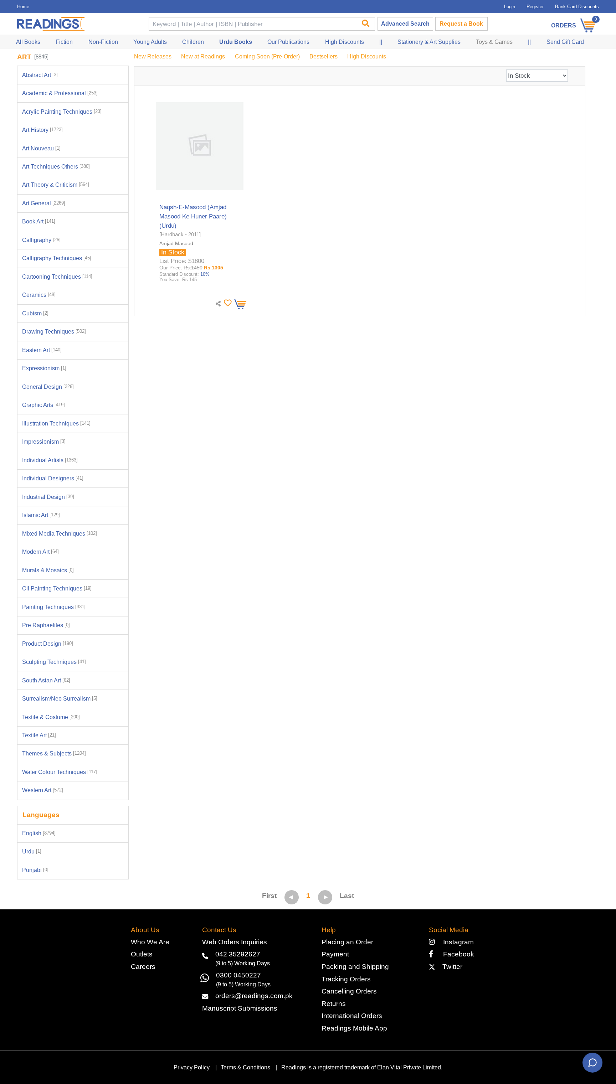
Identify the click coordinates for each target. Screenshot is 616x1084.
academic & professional (60, 93)
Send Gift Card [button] (565, 42)
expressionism (44, 368)
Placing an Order (347, 942)
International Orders (352, 1016)
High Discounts (366, 56)
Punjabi (35, 870)
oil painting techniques (57, 588)
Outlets (142, 954)
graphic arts (43, 405)
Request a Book (461, 24)
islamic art (41, 515)
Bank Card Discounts (577, 6)
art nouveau (41, 148)
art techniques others (56, 167)
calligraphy (41, 240)
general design (48, 387)
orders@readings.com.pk (254, 996)
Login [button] (509, 6)
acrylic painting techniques (62, 112)
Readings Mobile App (354, 1028)
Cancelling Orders (349, 991)
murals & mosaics (48, 570)
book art (38, 221)
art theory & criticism (55, 185)
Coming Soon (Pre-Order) (267, 56)
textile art (39, 735)
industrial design (48, 497)
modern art (40, 552)
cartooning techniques (57, 277)
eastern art (42, 350)
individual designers (52, 478)
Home (23, 6)
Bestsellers (323, 56)
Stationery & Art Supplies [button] (429, 42)
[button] (227, 303)
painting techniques (54, 607)
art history (42, 130)
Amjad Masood (176, 243)
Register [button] (535, 6)
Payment (335, 954)
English (39, 833)
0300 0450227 (238, 975)
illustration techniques (56, 423)
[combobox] (252, 24)
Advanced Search (405, 24)
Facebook (456, 954)
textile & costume (51, 717)
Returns (334, 1003)
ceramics (39, 295)
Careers (143, 966)
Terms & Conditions (245, 1067)
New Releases (152, 56)
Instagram (456, 942)
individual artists (50, 460)
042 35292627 (237, 954)
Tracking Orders (346, 979)
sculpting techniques (54, 662)
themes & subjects (54, 753)
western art (42, 790)
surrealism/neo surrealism (59, 699)
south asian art (46, 680)
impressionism (44, 442)
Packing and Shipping (355, 966)
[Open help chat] (592, 1063)
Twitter (450, 966)
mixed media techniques (59, 534)
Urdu (31, 851)
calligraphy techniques (56, 258)
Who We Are (150, 942)
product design (47, 644)
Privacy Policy (192, 1067)
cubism (35, 313)
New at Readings (203, 56)
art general (43, 203)
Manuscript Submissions (239, 1008)
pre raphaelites (46, 625)
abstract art (40, 75)
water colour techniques (59, 772)
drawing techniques (54, 332)
